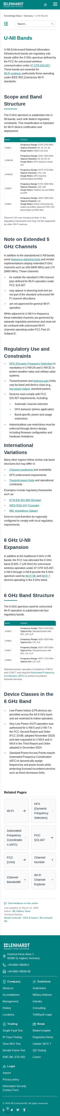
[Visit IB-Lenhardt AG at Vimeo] (17, 1110)
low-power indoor (19, 388)
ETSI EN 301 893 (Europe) (25, 500)
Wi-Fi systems (12, 73)
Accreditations (11, 994)
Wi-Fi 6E (31, 576)
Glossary (28, 15)
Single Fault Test (12, 1030)
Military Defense (42, 994)
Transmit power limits (21, 480)
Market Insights (41, 1030)
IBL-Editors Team (21, 911)
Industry (37, 1001)
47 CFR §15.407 (40, 65)
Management (10, 1001)
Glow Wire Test (11, 1043)
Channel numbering (21, 469)
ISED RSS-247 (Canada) (24, 505)
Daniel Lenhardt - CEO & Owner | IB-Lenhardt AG (28, 919)
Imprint (7, 1072)
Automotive (39, 988)
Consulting (39, 1008)
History (7, 1008)
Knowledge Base (13, 15)
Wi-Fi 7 (46, 576)
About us (8, 988)
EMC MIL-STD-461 (14, 1057)
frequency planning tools (25, 259)
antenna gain (41, 380)
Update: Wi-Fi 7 (42, 1043)
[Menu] (9, 24)
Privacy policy (11, 1079)
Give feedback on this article (23, 903)
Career (37, 1057)
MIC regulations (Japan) (23, 510)
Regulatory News (43, 1037)
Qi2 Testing (39, 1050)
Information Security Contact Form (14, 1088)
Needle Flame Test (14, 1050)
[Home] (13, 4)
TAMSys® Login (42, 1014)
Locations (8, 1014)
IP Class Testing (12, 1037)
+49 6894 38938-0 (18, 964)
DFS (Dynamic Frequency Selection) (31, 363)
